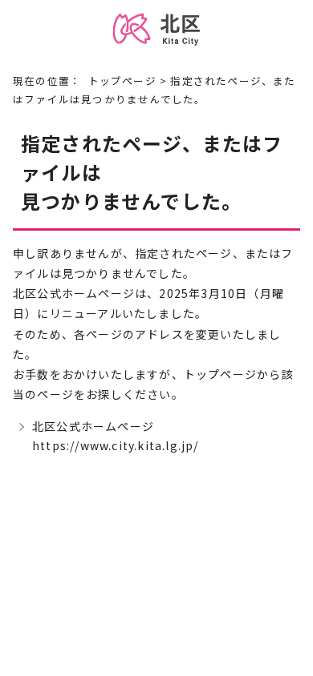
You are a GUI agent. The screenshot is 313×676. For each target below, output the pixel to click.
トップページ (122, 80)
